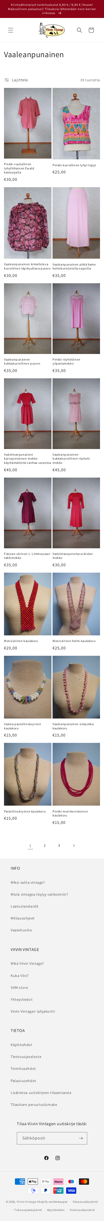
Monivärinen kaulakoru (21, 641)
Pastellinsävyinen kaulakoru (25, 811)
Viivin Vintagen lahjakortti (33, 1011)
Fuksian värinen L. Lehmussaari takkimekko (27, 556)
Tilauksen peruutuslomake (34, 1104)
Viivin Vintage (27, 1202)
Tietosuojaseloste (26, 1056)
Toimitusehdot (23, 1068)
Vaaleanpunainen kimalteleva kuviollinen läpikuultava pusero (27, 266)
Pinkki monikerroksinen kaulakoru (70, 813)
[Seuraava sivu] (73, 845)
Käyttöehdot (22, 1044)
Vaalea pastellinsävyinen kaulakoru (22, 726)
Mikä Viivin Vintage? (27, 963)
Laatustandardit (25, 906)
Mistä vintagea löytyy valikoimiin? (39, 894)
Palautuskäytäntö (85, 1202)
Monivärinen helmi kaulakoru (74, 641)
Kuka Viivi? (20, 975)
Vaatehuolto (21, 930)
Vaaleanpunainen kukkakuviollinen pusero (22, 361)
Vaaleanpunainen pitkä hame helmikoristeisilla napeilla (74, 266)
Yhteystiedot (22, 999)
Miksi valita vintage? (28, 882)
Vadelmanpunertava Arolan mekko (73, 556)
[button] (11, 30)
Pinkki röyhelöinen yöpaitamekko (67, 361)
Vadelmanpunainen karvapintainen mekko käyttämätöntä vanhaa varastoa (27, 458)
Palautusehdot (23, 1080)
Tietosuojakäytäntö (28, 1210)
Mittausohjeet (23, 918)
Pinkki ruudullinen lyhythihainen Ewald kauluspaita (19, 168)
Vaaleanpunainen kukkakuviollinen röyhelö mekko (71, 458)
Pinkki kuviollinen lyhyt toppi (74, 165)
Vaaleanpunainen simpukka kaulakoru (73, 726)
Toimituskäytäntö (82, 1210)
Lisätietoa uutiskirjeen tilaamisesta (41, 1092)
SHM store (19, 987)
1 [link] (30, 845)
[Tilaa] (81, 1138)
